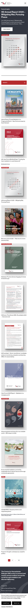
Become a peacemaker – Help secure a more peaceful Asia (13, 239)
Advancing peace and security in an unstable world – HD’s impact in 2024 (13, 432)
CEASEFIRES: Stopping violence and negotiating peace (11, 510)
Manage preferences (7, 607)
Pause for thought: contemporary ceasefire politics (13, 552)
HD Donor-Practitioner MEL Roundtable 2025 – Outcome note (14, 316)
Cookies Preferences (6, 593)
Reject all (17, 603)
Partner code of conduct (7, 590)
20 (19, 560)
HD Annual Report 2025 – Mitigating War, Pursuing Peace (12, 201)
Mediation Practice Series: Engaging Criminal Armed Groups (13, 277)
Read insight (6, 29)
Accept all (7, 603)
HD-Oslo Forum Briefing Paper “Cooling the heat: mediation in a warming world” (13, 160)
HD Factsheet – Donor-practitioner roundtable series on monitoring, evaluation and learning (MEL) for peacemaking (14, 355)
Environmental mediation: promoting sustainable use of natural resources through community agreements (13, 471)
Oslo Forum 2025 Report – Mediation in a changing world (12, 394)
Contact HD (4, 586)
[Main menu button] (25, 3)
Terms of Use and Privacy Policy (8, 588)
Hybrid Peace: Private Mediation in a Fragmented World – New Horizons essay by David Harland (13, 121)
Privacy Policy (17, 598)
